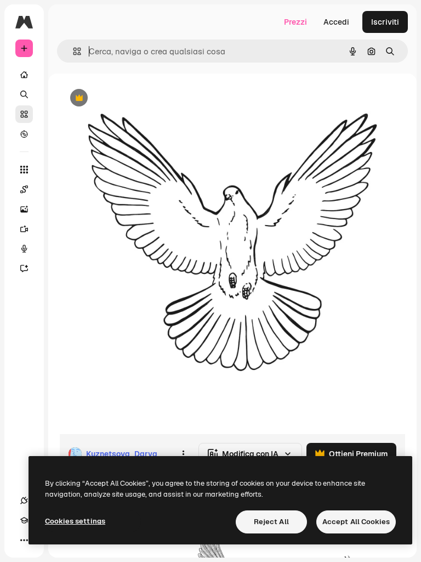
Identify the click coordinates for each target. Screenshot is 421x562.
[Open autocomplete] (73, 51)
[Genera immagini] (24, 209)
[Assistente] (24, 268)
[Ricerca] (24, 94)
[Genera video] (24, 229)
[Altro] (24, 540)
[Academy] (24, 520)
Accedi (336, 22)
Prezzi (295, 22)
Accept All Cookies (356, 521)
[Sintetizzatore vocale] (24, 248)
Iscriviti (385, 22)
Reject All (271, 521)
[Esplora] (24, 134)
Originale (131, 98)
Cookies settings (75, 521)
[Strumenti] (24, 169)
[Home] (24, 74)
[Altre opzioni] (183, 454)
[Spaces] (24, 189)
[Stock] (24, 114)
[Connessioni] (24, 500)
